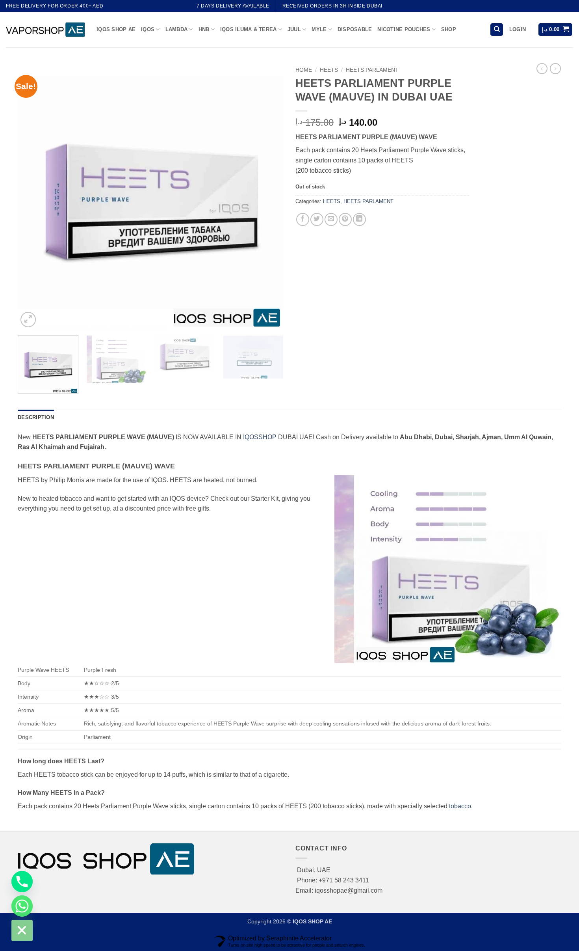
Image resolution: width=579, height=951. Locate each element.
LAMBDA (176, 29)
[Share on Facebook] (302, 219)
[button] (517, 29)
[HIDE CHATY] (22, 930)
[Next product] (541, 68)
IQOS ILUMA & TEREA (248, 29)
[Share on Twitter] (316, 219)
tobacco (460, 806)
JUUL (294, 29)
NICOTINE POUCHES (403, 29)
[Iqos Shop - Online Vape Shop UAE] (45, 29)
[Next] (268, 196)
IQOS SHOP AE (115, 29)
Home (303, 70)
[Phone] (22, 881)
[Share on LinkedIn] (359, 219)
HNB (204, 29)
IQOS (147, 29)
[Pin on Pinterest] (345, 219)
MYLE (319, 29)
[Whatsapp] (22, 906)
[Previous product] (555, 68)
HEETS (329, 70)
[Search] (496, 29)
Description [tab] (36, 417)
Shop (448, 29)
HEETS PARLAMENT (372, 70)
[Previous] (33, 196)
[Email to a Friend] (331, 219)
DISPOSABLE (355, 29)
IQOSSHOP (260, 437)
